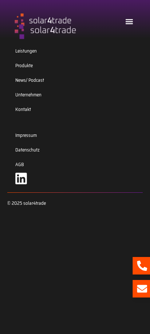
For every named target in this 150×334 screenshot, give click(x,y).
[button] (129, 21)
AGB (19, 164)
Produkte (24, 65)
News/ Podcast (29, 80)
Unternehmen (28, 95)
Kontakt (23, 109)
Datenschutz (27, 150)
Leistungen (26, 51)
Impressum (26, 135)
